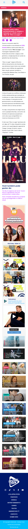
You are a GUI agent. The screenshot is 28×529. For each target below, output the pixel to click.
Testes (14, 508)
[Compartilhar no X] (7, 40)
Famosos (14, 497)
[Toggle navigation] (4, 2)
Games (14, 505)
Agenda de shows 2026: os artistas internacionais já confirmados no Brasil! (12, 371)
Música (3, 8)
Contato (14, 514)
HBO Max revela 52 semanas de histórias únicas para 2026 (13, 426)
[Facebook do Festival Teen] (18, 490)
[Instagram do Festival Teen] (5, 490)
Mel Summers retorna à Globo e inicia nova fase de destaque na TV (14, 466)
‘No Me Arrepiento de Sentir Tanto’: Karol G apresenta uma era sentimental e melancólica (13, 192)
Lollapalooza (14, 494)
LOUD (23, 45)
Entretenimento (14, 503)
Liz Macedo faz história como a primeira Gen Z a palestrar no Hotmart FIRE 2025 (14, 384)
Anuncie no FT (14, 511)
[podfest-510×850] (14, 223)
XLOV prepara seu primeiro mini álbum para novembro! (14, 453)
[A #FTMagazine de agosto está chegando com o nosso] (14, 316)
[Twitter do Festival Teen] (14, 490)
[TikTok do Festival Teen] (9, 490)
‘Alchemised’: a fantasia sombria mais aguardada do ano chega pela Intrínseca (14, 439)
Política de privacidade (14, 524)
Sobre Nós (14, 517)
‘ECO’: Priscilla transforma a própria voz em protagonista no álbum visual (13, 198)
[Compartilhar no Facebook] (3, 40)
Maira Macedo (20, 38)
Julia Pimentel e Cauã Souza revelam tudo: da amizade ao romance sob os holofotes (13, 398)
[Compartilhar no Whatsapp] (10, 40)
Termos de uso (14, 527)
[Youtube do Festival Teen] (22, 490)
